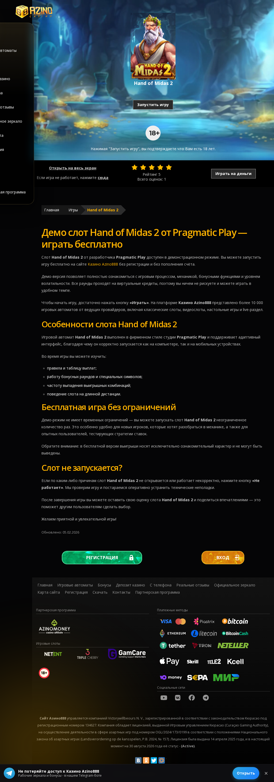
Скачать (100, 592)
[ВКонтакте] (138, 760)
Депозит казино (130, 585)
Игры (73, 209)
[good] (160, 167)
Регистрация (102, 558)
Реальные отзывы (192, 585)
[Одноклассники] (146, 760)
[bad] (135, 167)
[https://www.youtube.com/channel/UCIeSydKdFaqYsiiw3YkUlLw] (163, 697)
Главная (51, 209)
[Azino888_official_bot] (205, 697)
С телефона (161, 585)
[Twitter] (154, 760)
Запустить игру (153, 104)
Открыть (246, 773)
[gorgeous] (169, 167)
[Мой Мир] (161, 760)
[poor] (143, 167)
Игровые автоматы (75, 585)
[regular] (152, 167)
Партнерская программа (157, 592)
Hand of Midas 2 (102, 209)
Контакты (121, 592)
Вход (222, 558)
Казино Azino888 (103, 264)
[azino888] (177, 697)
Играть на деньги (233, 173)
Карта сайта (48, 592)
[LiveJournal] (169, 760)
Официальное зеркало (234, 585)
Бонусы (104, 585)
